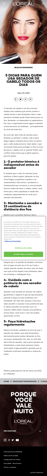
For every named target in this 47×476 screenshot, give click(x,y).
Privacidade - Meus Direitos (12, 463)
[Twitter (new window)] (13, 440)
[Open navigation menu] (43, 3)
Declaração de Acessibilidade (13, 451)
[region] (23, 238)
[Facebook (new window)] (9, 440)
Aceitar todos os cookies (23, 254)
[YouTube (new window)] (17, 440)
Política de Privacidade (11, 455)
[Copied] (26, 99)
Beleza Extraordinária (23, 67)
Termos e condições (10, 467)
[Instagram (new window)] (5, 440)
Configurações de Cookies (12, 459)
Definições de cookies (23, 248)
